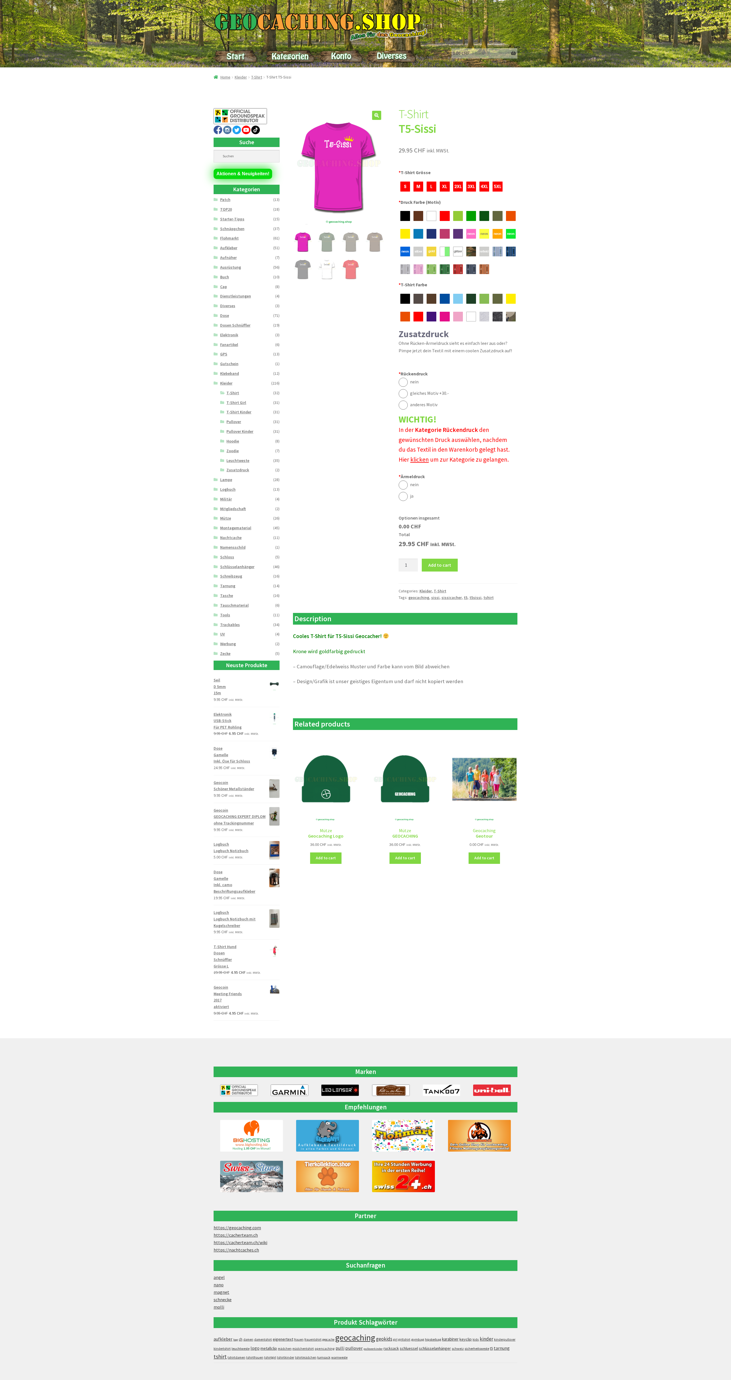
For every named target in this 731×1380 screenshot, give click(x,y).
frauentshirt (313, 1339)
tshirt (488, 597)
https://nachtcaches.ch (236, 1250)
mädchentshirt (303, 1349)
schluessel (409, 1348)
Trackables (230, 624)
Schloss (227, 557)
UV (222, 634)
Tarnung (227, 585)
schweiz (458, 1348)
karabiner (450, 1339)
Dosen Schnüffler (235, 325)
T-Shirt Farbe (413, 284)
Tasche (226, 595)
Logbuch (228, 489)
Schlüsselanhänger (237, 566)
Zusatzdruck (237, 469)
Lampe (226, 479)
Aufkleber (228, 247)
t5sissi (475, 597)
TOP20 (226, 209)
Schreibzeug (231, 576)
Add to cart (439, 565)
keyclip (465, 1339)
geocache (328, 1339)
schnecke (223, 1299)
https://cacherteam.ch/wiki (240, 1242)
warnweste (339, 1357)
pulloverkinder (373, 1349)
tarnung (502, 1348)
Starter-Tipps (232, 219)
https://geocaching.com (237, 1227)
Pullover (233, 421)
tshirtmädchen (305, 1357)
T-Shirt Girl (236, 402)
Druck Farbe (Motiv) (420, 202)
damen (248, 1339)
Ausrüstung (230, 267)
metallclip (268, 1348)
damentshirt (263, 1339)
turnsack (323, 1357)
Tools (225, 614)
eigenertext (283, 1339)
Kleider (241, 77)
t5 (465, 597)
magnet (221, 1292)
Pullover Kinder (239, 431)
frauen (299, 1339)
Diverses (227, 305)
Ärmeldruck (412, 476)
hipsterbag (433, 1339)
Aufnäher (228, 257)
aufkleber (223, 1339)
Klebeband (229, 373)
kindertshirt (222, 1349)
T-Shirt (256, 77)
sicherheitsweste (477, 1348)
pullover (354, 1348)
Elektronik (229, 334)
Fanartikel (229, 344)
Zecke (225, 653)
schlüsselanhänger (435, 1348)
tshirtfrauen (254, 1357)
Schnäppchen (232, 228)
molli (219, 1307)
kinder (486, 1339)
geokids (384, 1339)
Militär (226, 499)
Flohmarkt (229, 238)
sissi (435, 597)
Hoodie (232, 441)
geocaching (418, 597)
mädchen (285, 1349)
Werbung (228, 643)
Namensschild (233, 547)
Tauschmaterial (234, 605)
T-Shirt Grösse (415, 172)
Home (225, 77)
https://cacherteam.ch (236, 1235)
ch (240, 1339)
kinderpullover (504, 1339)
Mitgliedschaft (233, 508)
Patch (225, 199)
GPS (223, 354)
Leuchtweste (237, 460)
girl (395, 1339)
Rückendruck (413, 374)
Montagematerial (235, 527)
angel (219, 1277)
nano (219, 1285)
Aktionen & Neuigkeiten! (242, 173)
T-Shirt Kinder (238, 412)
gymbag (417, 1339)
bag (235, 1339)
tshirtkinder (285, 1357)
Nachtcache (231, 537)
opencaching (325, 1348)
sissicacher (451, 597)
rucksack (391, 1348)
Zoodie (232, 450)
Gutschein (229, 363)
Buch (224, 276)
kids (476, 1339)
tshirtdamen (236, 1357)
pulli (340, 1348)
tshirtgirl (270, 1357)
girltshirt (404, 1339)
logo (255, 1348)
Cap (223, 286)
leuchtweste (241, 1348)
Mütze (225, 518)
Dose (224, 315)
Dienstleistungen (235, 296)
